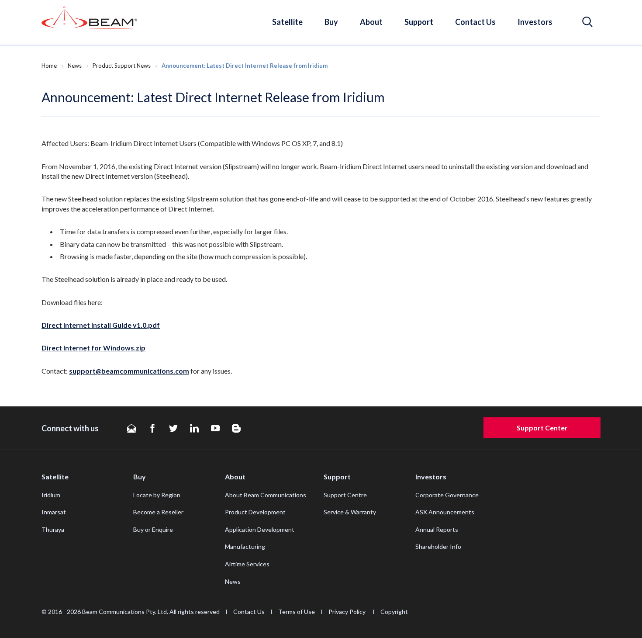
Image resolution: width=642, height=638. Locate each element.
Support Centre (345, 495)
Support (418, 22)
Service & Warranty (350, 512)
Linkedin (194, 428)
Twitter (173, 428)
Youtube (215, 428)
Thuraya (52, 529)
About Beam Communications (265, 495)
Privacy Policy (347, 611)
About (371, 22)
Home (49, 65)
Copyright (394, 611)
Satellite (287, 22)
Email (131, 428)
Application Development (259, 529)
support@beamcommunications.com (129, 371)
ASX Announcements (444, 512)
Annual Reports (436, 529)
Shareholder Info (438, 546)
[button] (587, 22)
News (75, 65)
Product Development (255, 512)
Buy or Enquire (153, 529)
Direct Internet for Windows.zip (93, 347)
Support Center (542, 427)
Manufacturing (245, 546)
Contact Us (475, 22)
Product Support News (122, 65)
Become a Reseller (158, 512)
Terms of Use (296, 611)
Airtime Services (247, 564)
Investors (535, 22)
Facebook (152, 428)
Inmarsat (53, 512)
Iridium (50, 495)
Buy (331, 22)
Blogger (236, 428)
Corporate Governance (447, 495)
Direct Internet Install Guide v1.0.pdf (100, 325)
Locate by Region (156, 495)
